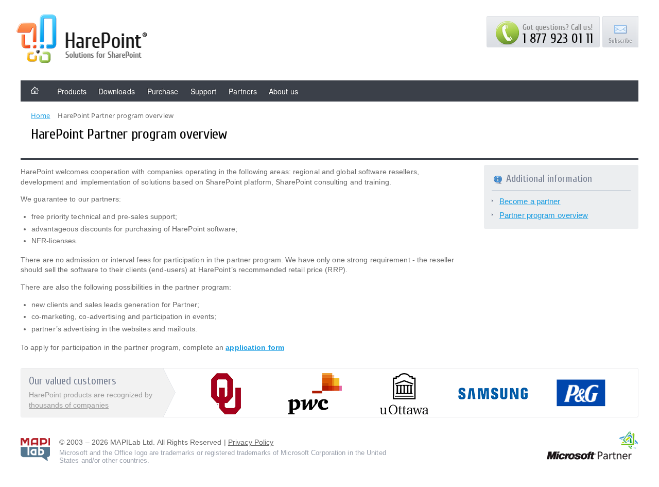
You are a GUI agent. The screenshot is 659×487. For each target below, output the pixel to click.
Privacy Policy (250, 442)
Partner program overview (543, 215)
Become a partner (530, 201)
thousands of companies (69, 405)
